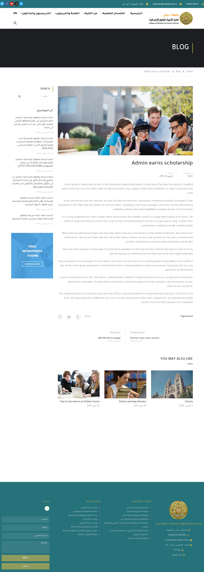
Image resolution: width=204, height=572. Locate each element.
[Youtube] (12, 4)
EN (15, 13)
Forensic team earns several (144, 338)
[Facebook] (77, 317)
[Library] (172, 384)
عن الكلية (91, 13)
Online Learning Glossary (132, 402)
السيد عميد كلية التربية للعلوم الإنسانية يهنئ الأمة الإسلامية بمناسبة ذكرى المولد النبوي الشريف (32, 201)
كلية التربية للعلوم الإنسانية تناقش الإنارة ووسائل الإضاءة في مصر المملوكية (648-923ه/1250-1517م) (34, 163)
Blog (178, 72)
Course (189, 316)
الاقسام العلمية (114, 13)
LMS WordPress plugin (109, 338)
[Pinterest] (60, 317)
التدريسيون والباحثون (36, 13)
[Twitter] (21, 4)
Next (25, 558)
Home (190, 72)
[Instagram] (16, 4)
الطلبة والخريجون (68, 13)
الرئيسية (136, 13)
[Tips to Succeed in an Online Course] (79, 384)
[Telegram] (2, 4)
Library (189, 402)
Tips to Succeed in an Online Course (80, 402)
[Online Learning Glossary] (125, 384)
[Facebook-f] (7, 4)
